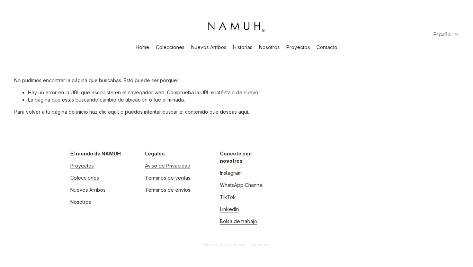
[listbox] (446, 34)
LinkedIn (229, 209)
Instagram (231, 173)
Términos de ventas (167, 178)
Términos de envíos (167, 190)
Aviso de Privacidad (167, 166)
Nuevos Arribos (208, 47)
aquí (243, 112)
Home (142, 47)
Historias (242, 47)
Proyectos (298, 47)
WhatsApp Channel (242, 185)
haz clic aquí (103, 112)
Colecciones (170, 47)
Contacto (326, 47)
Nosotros (269, 47)
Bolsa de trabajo (238, 221)
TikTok (228, 197)
